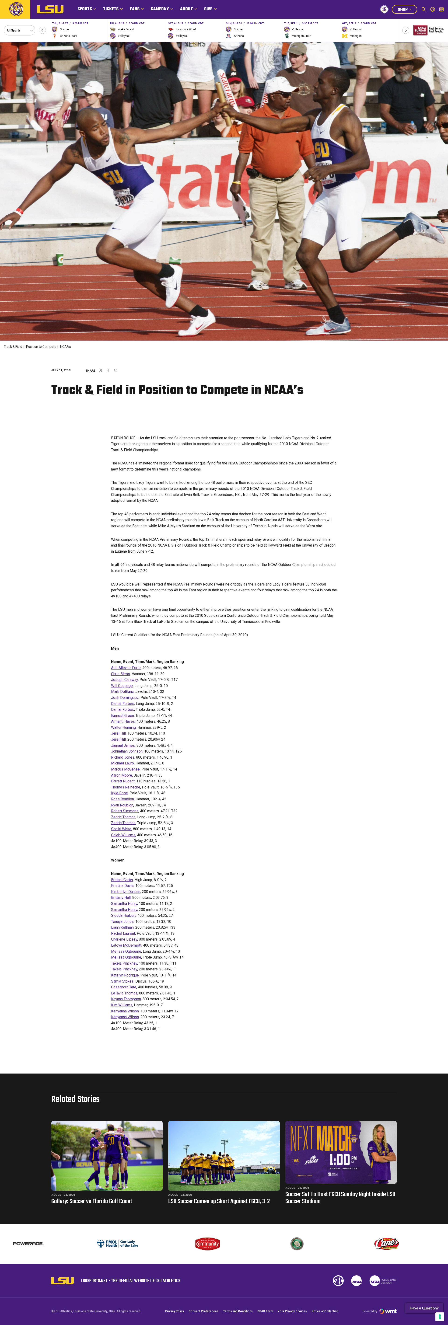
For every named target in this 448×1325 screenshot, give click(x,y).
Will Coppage (122, 685)
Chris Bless (120, 674)
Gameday (160, 9)
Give (208, 9)
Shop (407, 10)
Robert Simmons (124, 811)
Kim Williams (121, 1005)
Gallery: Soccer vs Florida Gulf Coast (91, 1201)
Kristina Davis (122, 885)
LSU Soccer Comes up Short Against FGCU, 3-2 (219, 1201)
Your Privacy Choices (292, 1311)
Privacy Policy (174, 1311)
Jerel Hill (118, 733)
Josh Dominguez (125, 697)
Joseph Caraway (124, 679)
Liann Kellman (122, 927)
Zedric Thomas (123, 817)
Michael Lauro (122, 763)
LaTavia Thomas (124, 993)
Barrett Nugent (123, 781)
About (186, 9)
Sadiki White (121, 829)
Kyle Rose (119, 793)
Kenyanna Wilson (125, 1011)
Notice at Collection (325, 1311)
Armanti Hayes (123, 721)
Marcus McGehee (125, 769)
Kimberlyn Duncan (125, 891)
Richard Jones (122, 757)
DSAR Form (265, 1311)
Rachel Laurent (123, 933)
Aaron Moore (121, 775)
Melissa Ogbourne (126, 951)
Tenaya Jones (122, 921)
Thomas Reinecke (125, 787)
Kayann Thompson (126, 999)
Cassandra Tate (123, 987)
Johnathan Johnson (127, 751)
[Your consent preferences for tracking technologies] (439, 1316)
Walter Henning (123, 727)
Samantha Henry (124, 903)
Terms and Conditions (238, 1311)
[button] (42, 30)
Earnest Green (122, 715)
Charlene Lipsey (124, 939)
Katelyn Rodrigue (125, 975)
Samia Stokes (122, 981)
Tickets (111, 9)
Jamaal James (123, 745)
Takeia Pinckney (124, 963)
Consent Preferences (203, 1311)
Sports (84, 9)
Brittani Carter (122, 880)
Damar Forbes (122, 703)
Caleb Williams (123, 835)
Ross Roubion (122, 799)
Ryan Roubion (122, 805)
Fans (135, 9)
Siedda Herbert (123, 915)
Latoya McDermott (126, 945)
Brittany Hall (121, 897)
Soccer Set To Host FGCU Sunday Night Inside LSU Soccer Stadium (340, 1197)
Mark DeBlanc (122, 691)
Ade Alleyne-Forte (126, 668)
